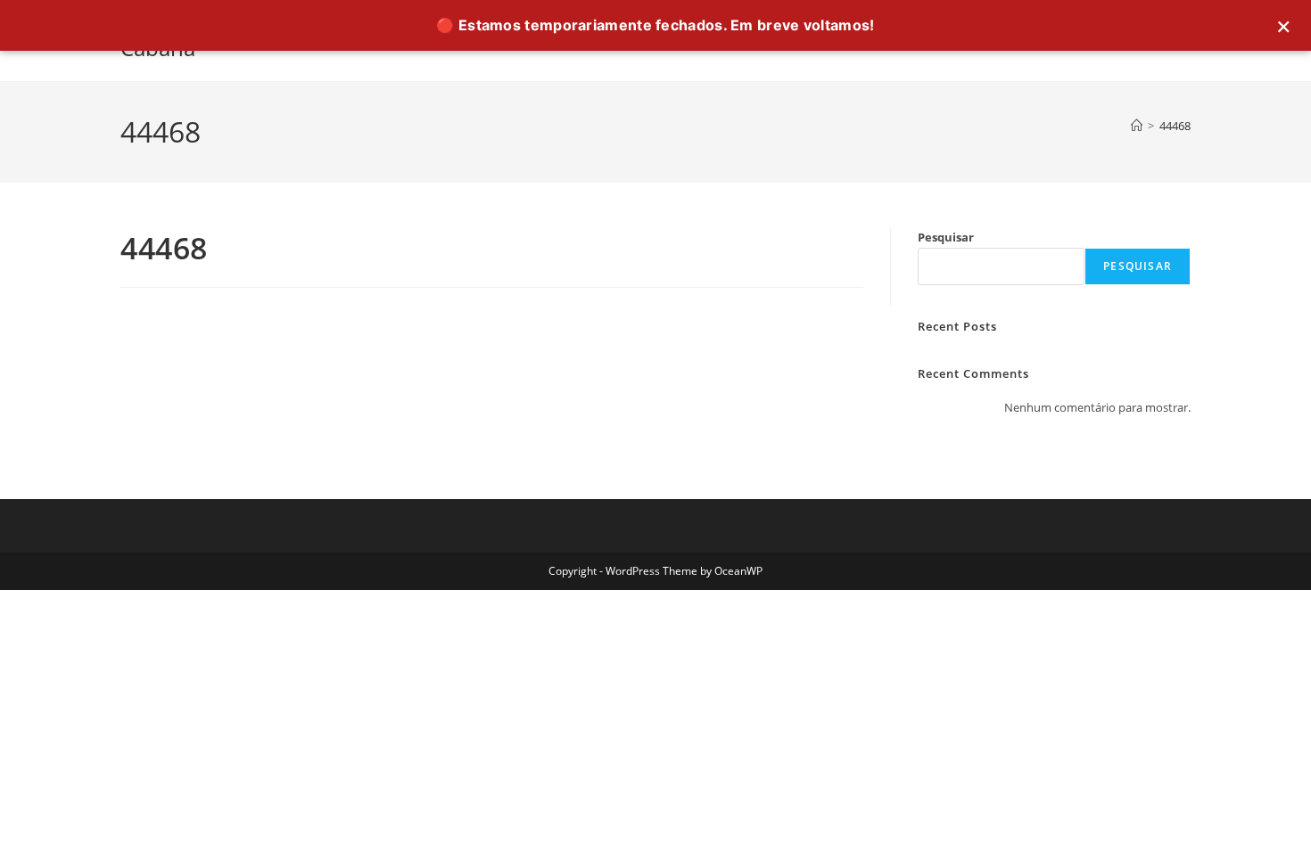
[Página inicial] (1136, 126)
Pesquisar (946, 237)
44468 (1175, 126)
